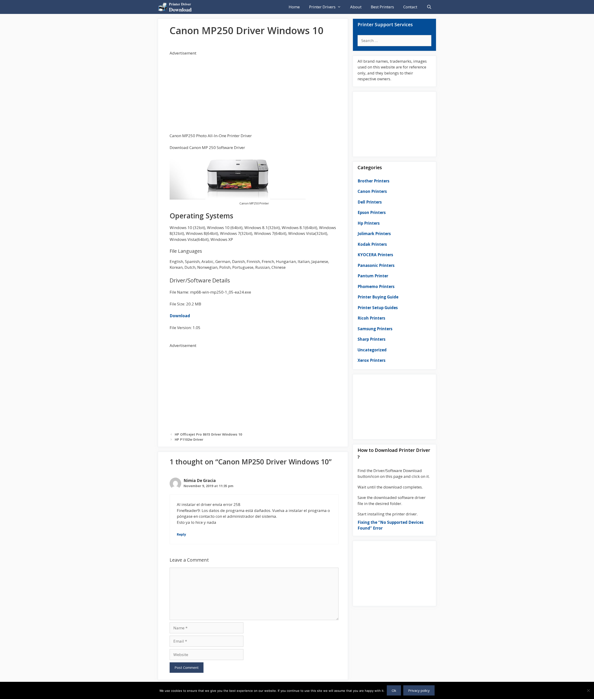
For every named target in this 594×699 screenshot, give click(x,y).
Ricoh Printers (371, 318)
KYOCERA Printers (375, 254)
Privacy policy (419, 690)
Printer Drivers (322, 7)
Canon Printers (372, 191)
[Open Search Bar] (429, 7)
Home (294, 7)
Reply (181, 534)
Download (180, 315)
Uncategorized (372, 350)
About (356, 7)
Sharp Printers (371, 339)
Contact (410, 7)
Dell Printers (370, 202)
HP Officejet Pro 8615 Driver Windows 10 (208, 434)
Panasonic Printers (376, 265)
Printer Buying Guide (378, 297)
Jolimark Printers (374, 233)
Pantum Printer (373, 275)
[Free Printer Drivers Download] (176, 7)
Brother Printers (373, 181)
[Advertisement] (254, 88)
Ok (394, 690)
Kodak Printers (372, 244)
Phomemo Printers (376, 286)
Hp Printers (369, 223)
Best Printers (382, 7)
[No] (588, 690)
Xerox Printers (371, 360)
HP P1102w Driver (189, 439)
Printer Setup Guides (378, 307)
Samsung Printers (375, 328)
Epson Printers (372, 212)
